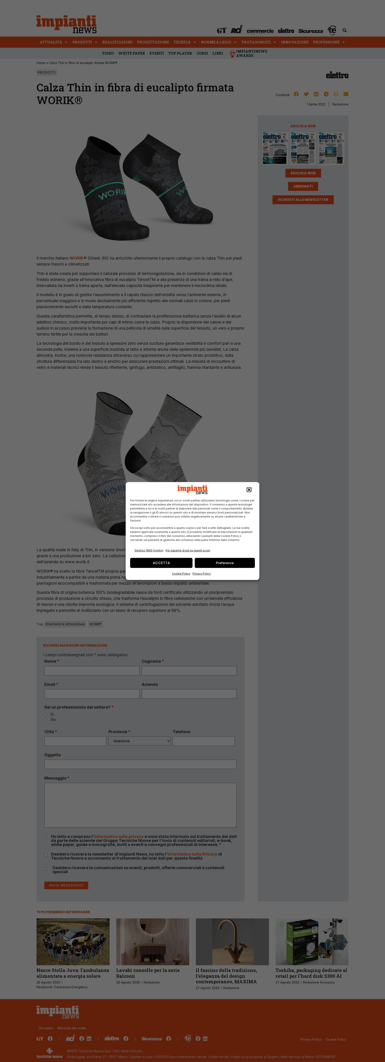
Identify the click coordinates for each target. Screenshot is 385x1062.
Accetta (161, 563)
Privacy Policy (201, 573)
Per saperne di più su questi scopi (188, 550)
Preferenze (225, 563)
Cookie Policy (181, 573)
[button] (249, 490)
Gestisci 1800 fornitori (149, 550)
